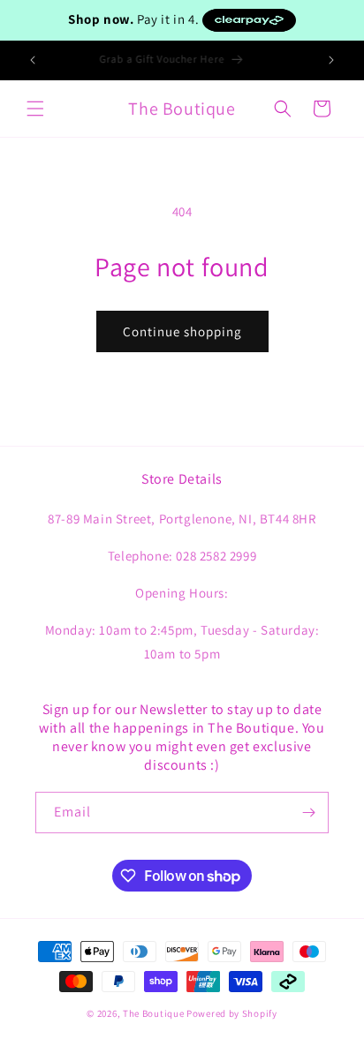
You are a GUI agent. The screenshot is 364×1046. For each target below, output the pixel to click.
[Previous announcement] (32, 60)
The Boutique (153, 1013)
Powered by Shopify (231, 1013)
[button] (35, 108)
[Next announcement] (331, 60)
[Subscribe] (308, 812)
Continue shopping (182, 331)
